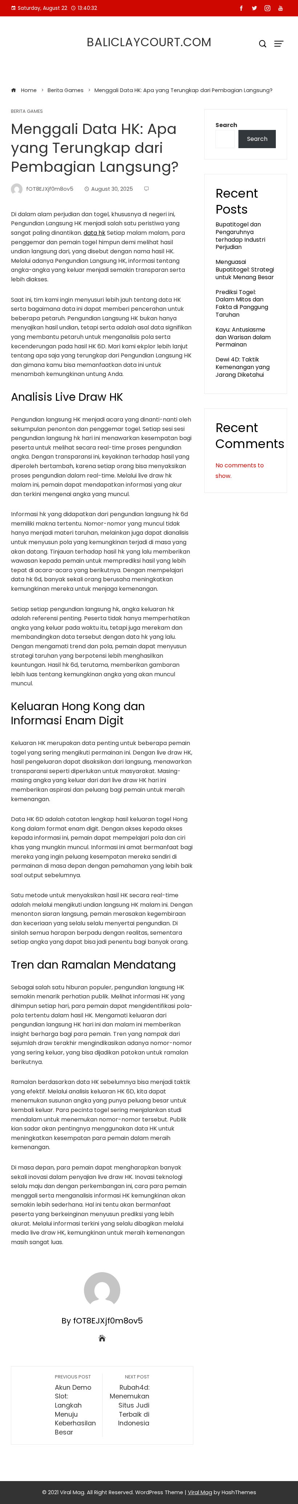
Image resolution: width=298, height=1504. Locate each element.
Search (226, 125)
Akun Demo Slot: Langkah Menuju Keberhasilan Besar (75, 1405)
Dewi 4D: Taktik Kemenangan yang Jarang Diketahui (243, 367)
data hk (94, 233)
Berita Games (27, 111)
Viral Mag (200, 1492)
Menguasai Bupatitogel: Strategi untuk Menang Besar (245, 269)
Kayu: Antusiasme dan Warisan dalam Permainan (243, 337)
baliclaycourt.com (149, 42)
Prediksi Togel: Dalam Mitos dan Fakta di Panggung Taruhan (242, 303)
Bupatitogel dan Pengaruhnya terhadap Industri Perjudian (240, 235)
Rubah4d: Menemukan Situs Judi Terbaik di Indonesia (129, 1401)
